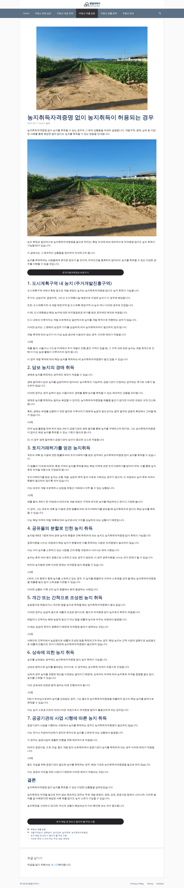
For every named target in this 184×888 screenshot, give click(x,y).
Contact (160, 883)
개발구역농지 (37, 832)
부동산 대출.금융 (87, 13)
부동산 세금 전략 (65, 13)
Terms (150, 883)
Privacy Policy (137, 883)
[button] (160, 13)
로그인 (54, 864)
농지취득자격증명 (79, 832)
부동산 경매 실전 (43, 13)
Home (26, 13)
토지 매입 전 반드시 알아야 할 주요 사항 (75, 821)
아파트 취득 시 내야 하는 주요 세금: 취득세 (50, 838)
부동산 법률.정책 (109, 13)
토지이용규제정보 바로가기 (75, 272)
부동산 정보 (128, 13)
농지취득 (66, 832)
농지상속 (57, 832)
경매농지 (48, 832)
